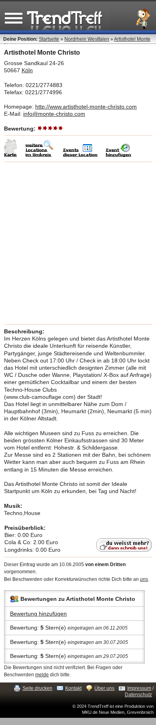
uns (144, 579)
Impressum (139, 688)
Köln (27, 70)
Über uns (104, 688)
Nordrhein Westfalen (86, 39)
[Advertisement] (78, 243)
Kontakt (73, 688)
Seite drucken (37, 688)
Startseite (49, 39)
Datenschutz (138, 694)
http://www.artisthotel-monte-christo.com (86, 106)
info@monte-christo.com (54, 114)
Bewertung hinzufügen (38, 613)
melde (42, 674)
